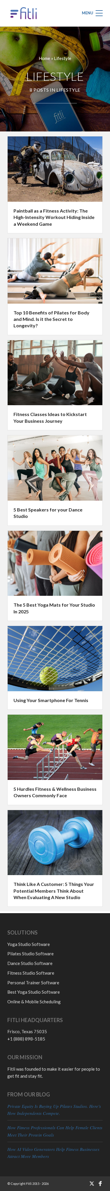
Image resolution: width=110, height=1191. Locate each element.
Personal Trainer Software (33, 982)
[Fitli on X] (91, 1183)
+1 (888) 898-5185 (26, 1038)
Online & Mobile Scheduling (34, 1001)
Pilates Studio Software (30, 953)
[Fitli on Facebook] (100, 1183)
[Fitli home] (23, 13)
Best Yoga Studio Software (33, 992)
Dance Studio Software (30, 963)
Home (44, 58)
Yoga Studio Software (28, 944)
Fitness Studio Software (30, 973)
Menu (87, 13)
